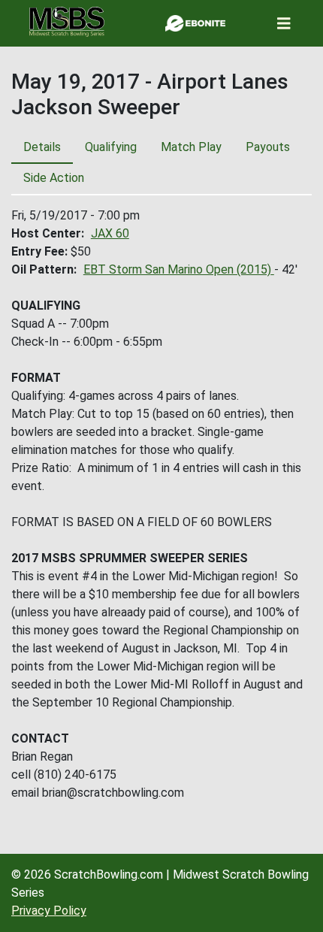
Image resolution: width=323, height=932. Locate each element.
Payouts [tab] (268, 147)
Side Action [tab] (53, 178)
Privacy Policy (48, 910)
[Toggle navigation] (283, 23)
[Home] (66, 22)
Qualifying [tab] (111, 147)
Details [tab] (42, 147)
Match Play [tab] (191, 147)
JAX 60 (110, 233)
